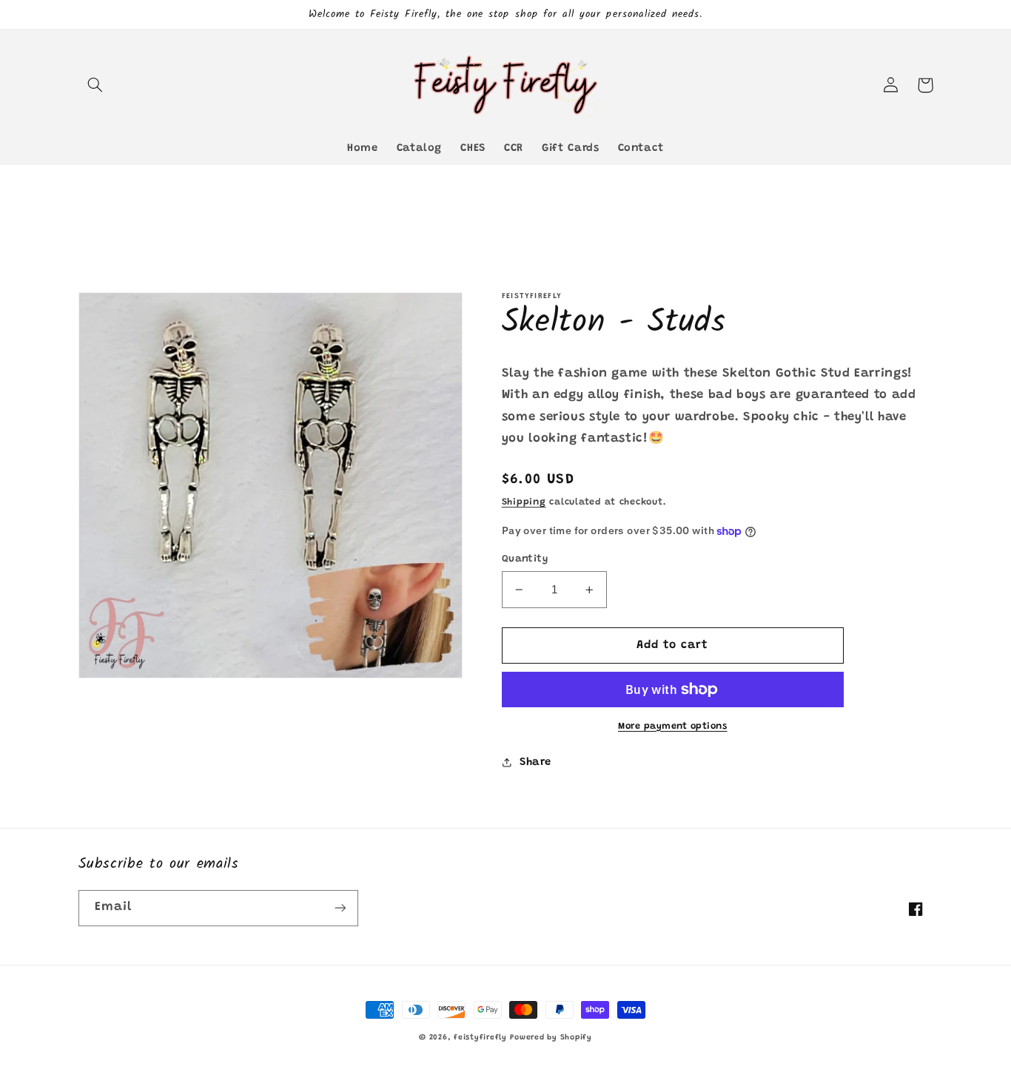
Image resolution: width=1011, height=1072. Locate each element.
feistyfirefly (480, 1038)
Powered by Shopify (550, 1038)
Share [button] (535, 762)
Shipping (524, 502)
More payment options (673, 726)
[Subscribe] (340, 908)
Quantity (525, 559)
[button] (95, 85)
